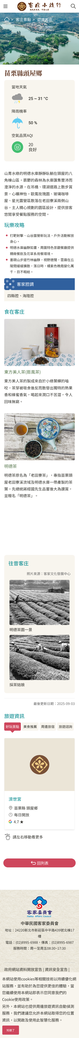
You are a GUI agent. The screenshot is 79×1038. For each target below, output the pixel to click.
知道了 (11, 1030)
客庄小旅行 (39, 6)
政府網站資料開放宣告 (23, 969)
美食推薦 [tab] (30, 726)
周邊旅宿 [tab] (48, 726)
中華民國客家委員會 (39, 906)
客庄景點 (23, 19)
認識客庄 (44, 19)
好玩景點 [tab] (12, 726)
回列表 (42, 863)
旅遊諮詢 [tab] (65, 726)
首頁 (6, 19)
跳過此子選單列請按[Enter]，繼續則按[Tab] (11, 29)
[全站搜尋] (73, 6)
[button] (5, 6)
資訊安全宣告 (56, 969)
